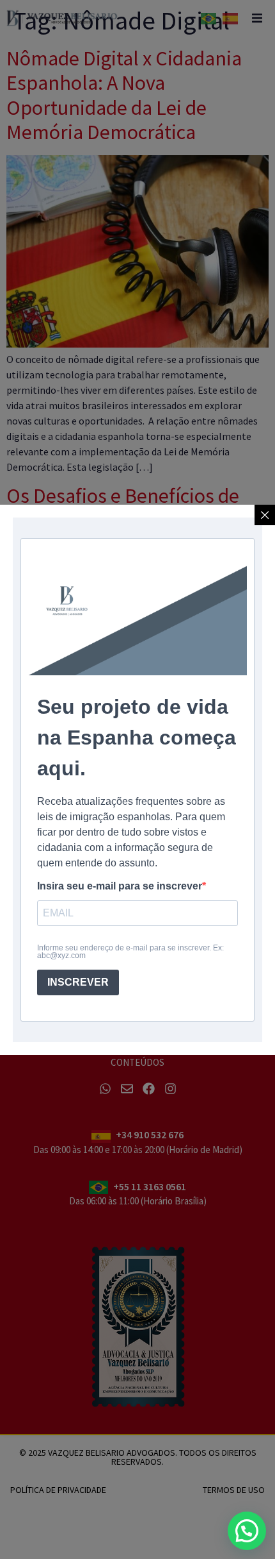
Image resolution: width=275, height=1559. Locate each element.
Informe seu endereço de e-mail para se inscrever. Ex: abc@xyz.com (130, 951)
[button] (247, 1531)
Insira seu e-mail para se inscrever (119, 886)
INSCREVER (78, 982)
